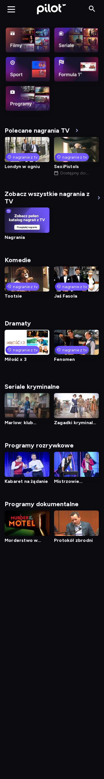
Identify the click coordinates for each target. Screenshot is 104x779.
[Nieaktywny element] (28, 40)
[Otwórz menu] (11, 9)
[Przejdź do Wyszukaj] (92, 9)
